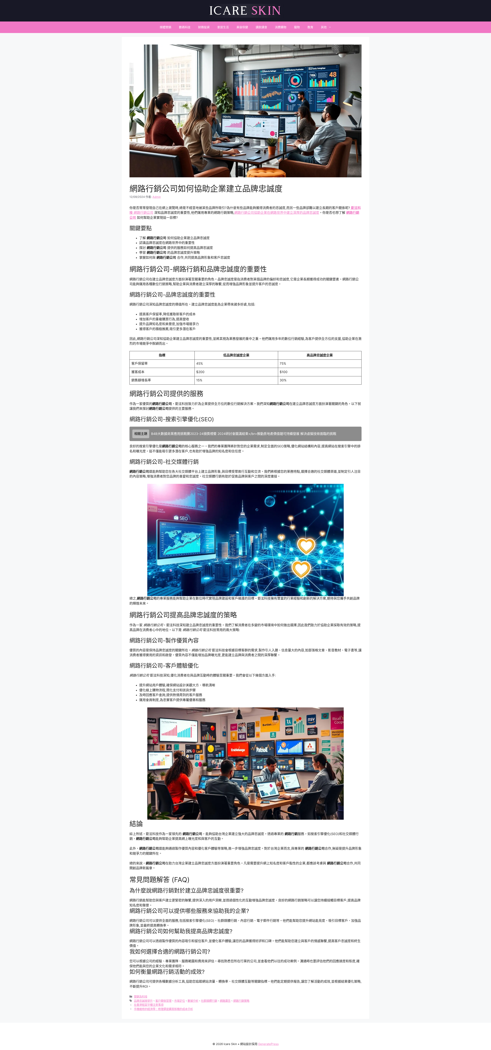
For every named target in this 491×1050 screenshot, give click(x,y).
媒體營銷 (165, 27)
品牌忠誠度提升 (143, 1000)
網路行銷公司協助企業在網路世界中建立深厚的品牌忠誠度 (276, 213)
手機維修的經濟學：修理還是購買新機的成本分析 (163, 1009)
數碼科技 (184, 27)
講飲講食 (261, 27)
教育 (310, 27)
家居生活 (223, 27)
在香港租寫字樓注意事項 (148, 1004)
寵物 (297, 27)
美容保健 (242, 27)
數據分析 (193, 1000)
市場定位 (179, 1000)
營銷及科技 (140, 996)
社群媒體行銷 (209, 1000)
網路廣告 (225, 1000)
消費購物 (280, 27)
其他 (324, 27)
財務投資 (204, 27)
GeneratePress (268, 1044)
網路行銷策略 (241, 1000)
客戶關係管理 (163, 1000)
